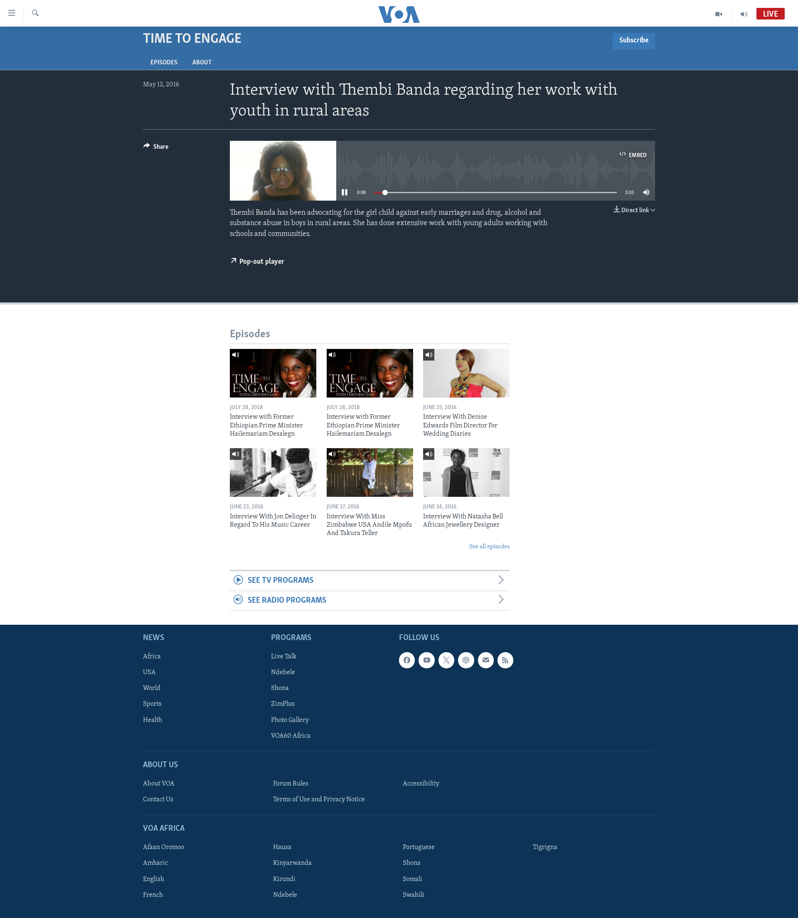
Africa (152, 656)
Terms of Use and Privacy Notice (319, 799)
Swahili (413, 895)
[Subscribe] (486, 660)
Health (152, 720)
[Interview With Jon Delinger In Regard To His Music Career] (273, 472)
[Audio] (744, 14)
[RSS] (505, 660)
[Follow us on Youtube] (426, 660)
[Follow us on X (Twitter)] (446, 660)
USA (149, 672)
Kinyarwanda (292, 863)
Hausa (282, 847)
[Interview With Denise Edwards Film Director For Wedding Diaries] (466, 373)
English (153, 879)
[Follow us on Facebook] (407, 660)
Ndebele (283, 672)
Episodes (163, 62)
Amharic (155, 863)
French (153, 895)
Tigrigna (545, 847)
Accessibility (421, 784)
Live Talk (284, 656)
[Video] (719, 14)
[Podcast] (466, 660)
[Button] (155, 149)
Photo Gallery (290, 720)
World (151, 688)
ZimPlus (283, 704)
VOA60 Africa (290, 736)
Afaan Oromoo (163, 847)
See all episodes (489, 547)
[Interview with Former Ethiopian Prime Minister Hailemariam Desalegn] (273, 373)
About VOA (159, 784)
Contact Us (158, 799)
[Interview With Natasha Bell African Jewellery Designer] (466, 472)
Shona (280, 688)
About (202, 62)
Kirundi (284, 879)
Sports (152, 704)
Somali (412, 879)
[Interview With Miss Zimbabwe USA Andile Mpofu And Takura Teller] (370, 472)
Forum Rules (290, 784)
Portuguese (419, 847)
